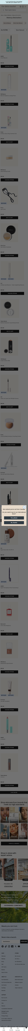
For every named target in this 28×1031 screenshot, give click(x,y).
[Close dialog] (24, 507)
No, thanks (14, 522)
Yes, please (14, 518)
